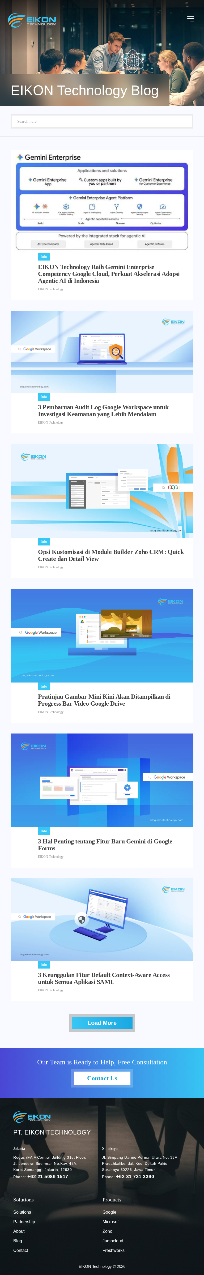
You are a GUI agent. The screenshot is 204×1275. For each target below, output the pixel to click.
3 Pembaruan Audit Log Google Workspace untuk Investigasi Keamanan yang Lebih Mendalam (103, 410)
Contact (20, 1250)
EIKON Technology (50, 289)
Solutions (22, 1212)
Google (109, 1212)
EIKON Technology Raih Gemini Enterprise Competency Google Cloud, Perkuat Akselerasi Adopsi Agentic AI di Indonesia (109, 273)
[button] (190, 19)
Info (44, 257)
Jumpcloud (113, 1241)
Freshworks (114, 1250)
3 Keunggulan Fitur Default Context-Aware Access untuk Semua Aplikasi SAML (104, 978)
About (18, 1231)
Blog (17, 1241)
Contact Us (102, 1078)
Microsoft (111, 1221)
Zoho (107, 1231)
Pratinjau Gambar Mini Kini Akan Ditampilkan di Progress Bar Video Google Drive (104, 700)
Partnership (24, 1221)
